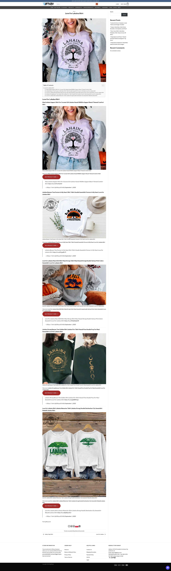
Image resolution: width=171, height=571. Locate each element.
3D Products (78, 7)
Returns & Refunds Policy (70, 552)
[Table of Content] (103, 85)
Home (52, 7)
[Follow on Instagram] (111, 557)
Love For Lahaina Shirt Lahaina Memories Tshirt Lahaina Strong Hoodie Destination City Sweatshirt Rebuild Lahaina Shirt (71, 95)
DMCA (88, 557)
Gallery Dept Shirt (49, 534)
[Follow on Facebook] (109, 557)
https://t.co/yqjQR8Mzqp (71, 399)
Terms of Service (68, 557)
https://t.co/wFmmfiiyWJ (55, 183)
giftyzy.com (48, 521)
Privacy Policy (67, 554)
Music (110, 7)
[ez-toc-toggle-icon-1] (102, 85)
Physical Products (88, 7)
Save (77, 526)
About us (66, 549)
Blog (119, 7)
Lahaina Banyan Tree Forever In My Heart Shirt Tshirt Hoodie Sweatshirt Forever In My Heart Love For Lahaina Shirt (71, 91)
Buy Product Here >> (51, 176)
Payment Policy (90, 554)
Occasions (64, 7)
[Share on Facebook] (69, 526)
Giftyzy (53, 549)
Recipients (97, 7)
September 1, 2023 (70, 187)
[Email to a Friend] (74, 526)
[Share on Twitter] (71, 526)
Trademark (105, 7)
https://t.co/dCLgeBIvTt (59, 252)
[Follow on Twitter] (113, 557)
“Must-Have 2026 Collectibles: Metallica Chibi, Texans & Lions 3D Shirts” (118, 32)
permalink (82, 531)
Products (71, 7)
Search (111, 11)
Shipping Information (91, 552)
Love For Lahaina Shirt (49, 87)
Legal (88, 559)
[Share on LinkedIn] (79, 526)
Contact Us (89, 549)
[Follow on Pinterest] (114, 557)
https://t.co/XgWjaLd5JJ (64, 512)
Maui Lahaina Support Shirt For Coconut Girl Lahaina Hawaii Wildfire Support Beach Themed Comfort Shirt (69, 89)
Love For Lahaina (100, 534)
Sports (115, 7)
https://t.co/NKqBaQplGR (71, 321)
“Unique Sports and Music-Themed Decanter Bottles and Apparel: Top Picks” (118, 38)
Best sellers (57, 7)
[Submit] (97, 4)
